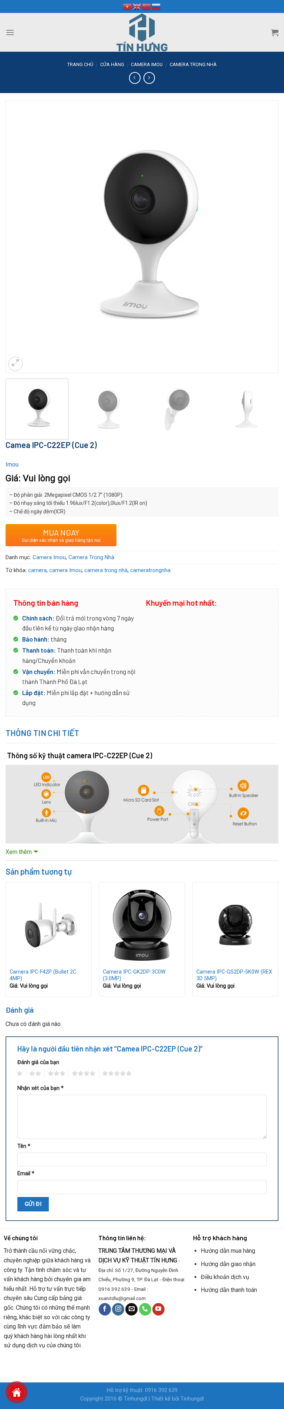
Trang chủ (80, 64)
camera (37, 570)
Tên (23, 1146)
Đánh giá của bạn (38, 1062)
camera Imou (65, 570)
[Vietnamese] (127, 6)
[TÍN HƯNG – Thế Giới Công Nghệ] (142, 32)
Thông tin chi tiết (43, 733)
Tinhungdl (135, 1399)
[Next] (263, 215)
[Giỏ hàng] (274, 32)
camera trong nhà (106, 570)
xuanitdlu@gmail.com (122, 1298)
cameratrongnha (150, 570)
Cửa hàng (112, 64)
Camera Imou (147, 64)
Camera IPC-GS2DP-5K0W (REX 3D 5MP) (234, 975)
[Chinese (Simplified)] (147, 6)
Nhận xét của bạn (40, 1088)
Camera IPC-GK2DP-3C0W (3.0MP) (134, 975)
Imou (12, 464)
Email (25, 1173)
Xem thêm (19, 851)
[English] (137, 6)
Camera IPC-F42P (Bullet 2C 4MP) (43, 975)
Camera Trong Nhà (193, 64)
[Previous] (20, 215)
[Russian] (156, 6)
